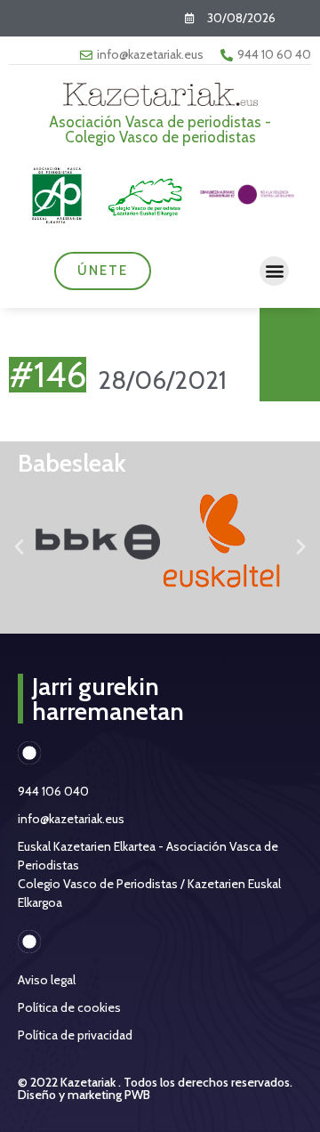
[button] (274, 271)
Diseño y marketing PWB (84, 1095)
